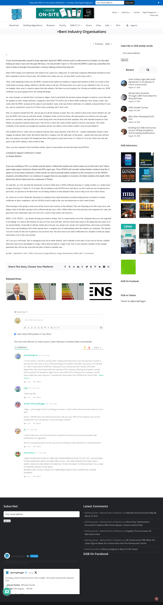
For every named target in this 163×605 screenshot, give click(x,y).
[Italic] (28, 327)
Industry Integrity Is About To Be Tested (119, 549)
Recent (130, 69)
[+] (58, 327)
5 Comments (89, 253)
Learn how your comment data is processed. (71, 341)
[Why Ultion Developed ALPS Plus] (124, 117)
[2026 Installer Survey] (124, 107)
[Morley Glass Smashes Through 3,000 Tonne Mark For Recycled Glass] (124, 95)
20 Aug (31, 573)
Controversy (38, 253)
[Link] (51, 327)
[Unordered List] (41, 327)
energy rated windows (65, 253)
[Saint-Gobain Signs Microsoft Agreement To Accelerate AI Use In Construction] (124, 81)
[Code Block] (48, 327)
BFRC (31, 253)
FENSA (76, 253)
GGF (80, 253)
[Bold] (25, 327)
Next (107, 44)
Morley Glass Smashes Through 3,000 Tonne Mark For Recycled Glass (143, 96)
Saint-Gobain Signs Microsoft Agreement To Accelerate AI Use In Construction (142, 82)
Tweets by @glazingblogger (133, 301)
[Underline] (31, 327)
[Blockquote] (45, 327)
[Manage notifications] (156, 599)
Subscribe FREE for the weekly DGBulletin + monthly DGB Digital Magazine (61, 2)
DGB (9, 253)
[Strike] (35, 327)
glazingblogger (17, 572)
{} (55, 327)
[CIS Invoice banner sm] (65, 8)
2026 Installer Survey (138, 107)
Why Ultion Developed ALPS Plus (141, 117)
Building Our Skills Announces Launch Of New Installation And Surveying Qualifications (142, 130)
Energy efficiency (50, 253)
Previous (99, 44)
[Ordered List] (38, 327)
